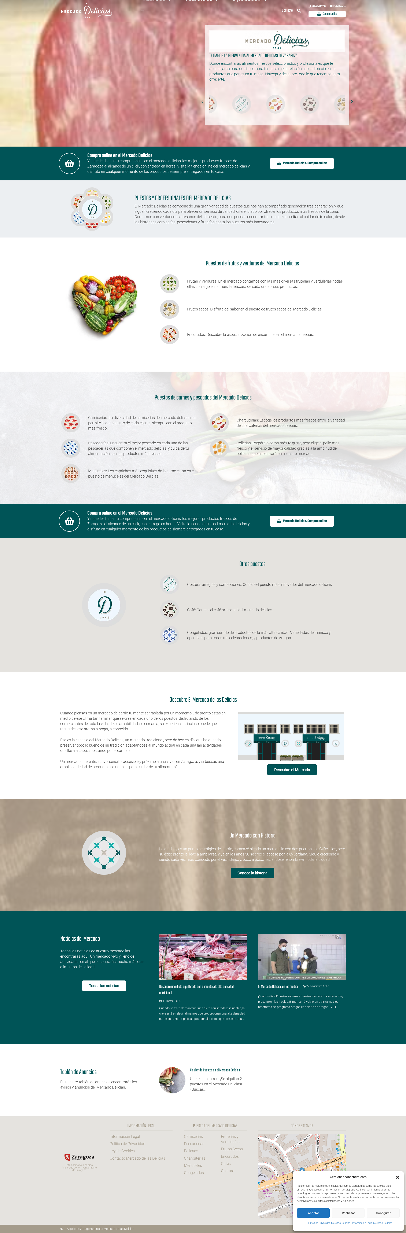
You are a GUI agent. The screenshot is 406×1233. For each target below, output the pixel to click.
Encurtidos (230, 1156)
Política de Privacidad (127, 1143)
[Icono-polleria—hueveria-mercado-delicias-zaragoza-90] (337, 104)
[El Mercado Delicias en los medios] (302, 977)
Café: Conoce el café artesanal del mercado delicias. (230, 610)
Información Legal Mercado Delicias (372, 1223)
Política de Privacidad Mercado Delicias (328, 1223)
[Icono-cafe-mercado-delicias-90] (235, 104)
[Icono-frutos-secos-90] (269, 104)
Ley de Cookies (122, 1151)
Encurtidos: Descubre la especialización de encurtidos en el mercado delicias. (250, 334)
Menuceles (193, 1165)
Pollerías (191, 1151)
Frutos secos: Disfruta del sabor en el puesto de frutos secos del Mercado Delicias (254, 309)
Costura (227, 1170)
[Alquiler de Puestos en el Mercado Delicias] (203, 1080)
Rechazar (348, 1213)
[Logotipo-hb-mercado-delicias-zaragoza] (86, 10)
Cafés (226, 1163)
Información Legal (125, 1136)
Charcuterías (194, 1158)
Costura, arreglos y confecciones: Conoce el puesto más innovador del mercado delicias (259, 584)
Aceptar (313, 1213)
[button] (397, 1177)
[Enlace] (104, 1080)
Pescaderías (194, 1143)
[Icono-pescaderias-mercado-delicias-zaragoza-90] (303, 104)
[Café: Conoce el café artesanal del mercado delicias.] (173, 609)
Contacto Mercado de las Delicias (137, 1158)
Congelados (194, 1172)
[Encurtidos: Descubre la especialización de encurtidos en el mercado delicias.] (173, 334)
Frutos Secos (232, 1149)
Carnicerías (193, 1136)
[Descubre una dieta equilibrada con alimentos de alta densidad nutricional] (203, 977)
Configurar (383, 1213)
